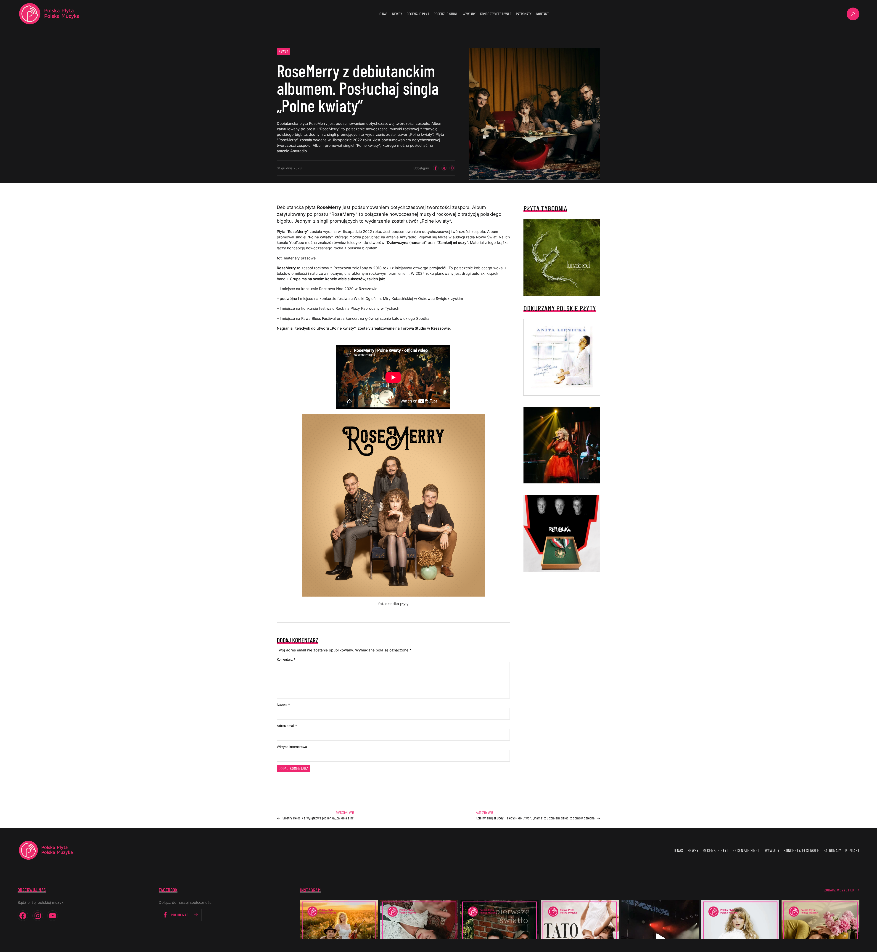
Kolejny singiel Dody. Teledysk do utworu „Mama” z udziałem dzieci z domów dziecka (535, 817)
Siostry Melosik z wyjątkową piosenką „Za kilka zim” (318, 817)
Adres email (287, 726)
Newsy (283, 51)
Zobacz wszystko (839, 889)
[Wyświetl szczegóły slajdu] (561, 445)
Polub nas (180, 914)
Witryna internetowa (292, 747)
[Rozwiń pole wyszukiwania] (853, 14)
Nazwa (283, 705)
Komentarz (286, 659)
